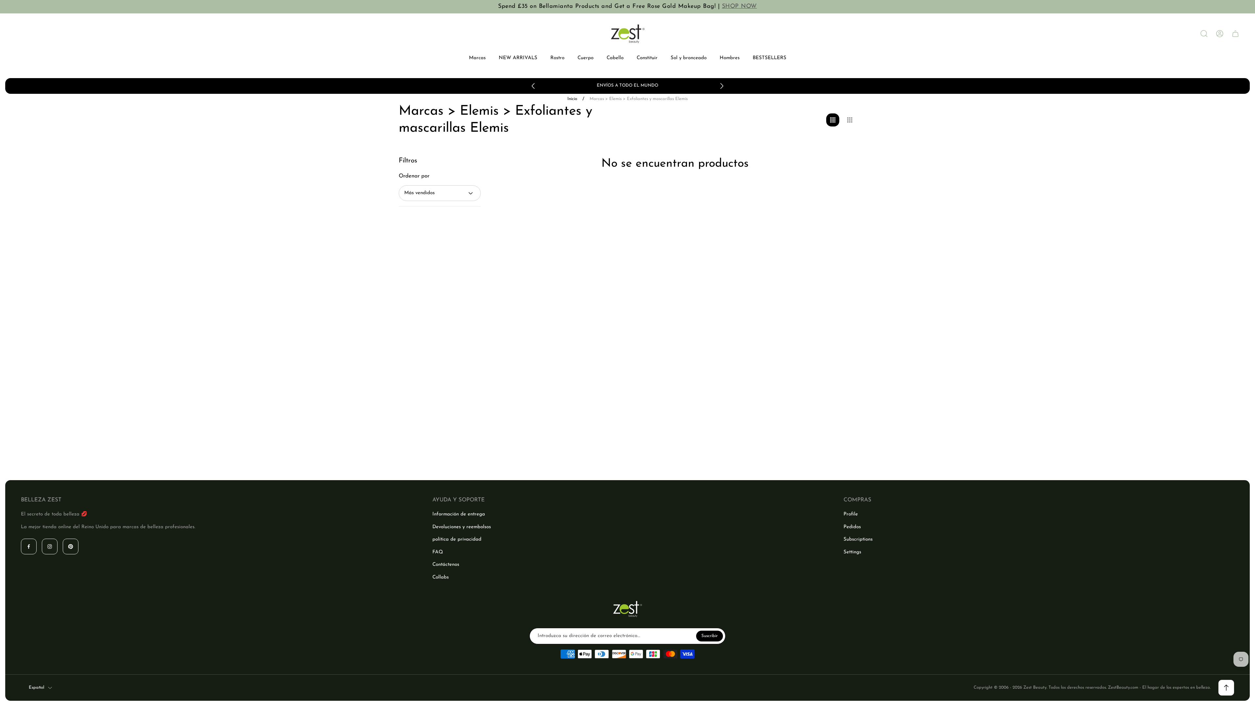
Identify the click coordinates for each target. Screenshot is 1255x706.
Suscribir (709, 636)
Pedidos (852, 527)
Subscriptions (858, 539)
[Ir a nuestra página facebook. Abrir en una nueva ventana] (29, 546)
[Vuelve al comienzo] (1226, 688)
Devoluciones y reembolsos (461, 527)
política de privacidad (456, 539)
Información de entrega (458, 514)
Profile (851, 514)
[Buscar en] (1204, 33)
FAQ (437, 552)
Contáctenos (445, 564)
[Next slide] (722, 86)
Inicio (572, 99)
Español (36, 687)
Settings (852, 552)
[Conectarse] (1220, 33)
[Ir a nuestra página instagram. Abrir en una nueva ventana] (50, 546)
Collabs (440, 577)
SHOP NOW (739, 6)
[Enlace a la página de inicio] (627, 609)
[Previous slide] (533, 86)
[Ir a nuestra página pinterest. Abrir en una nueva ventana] (70, 546)
